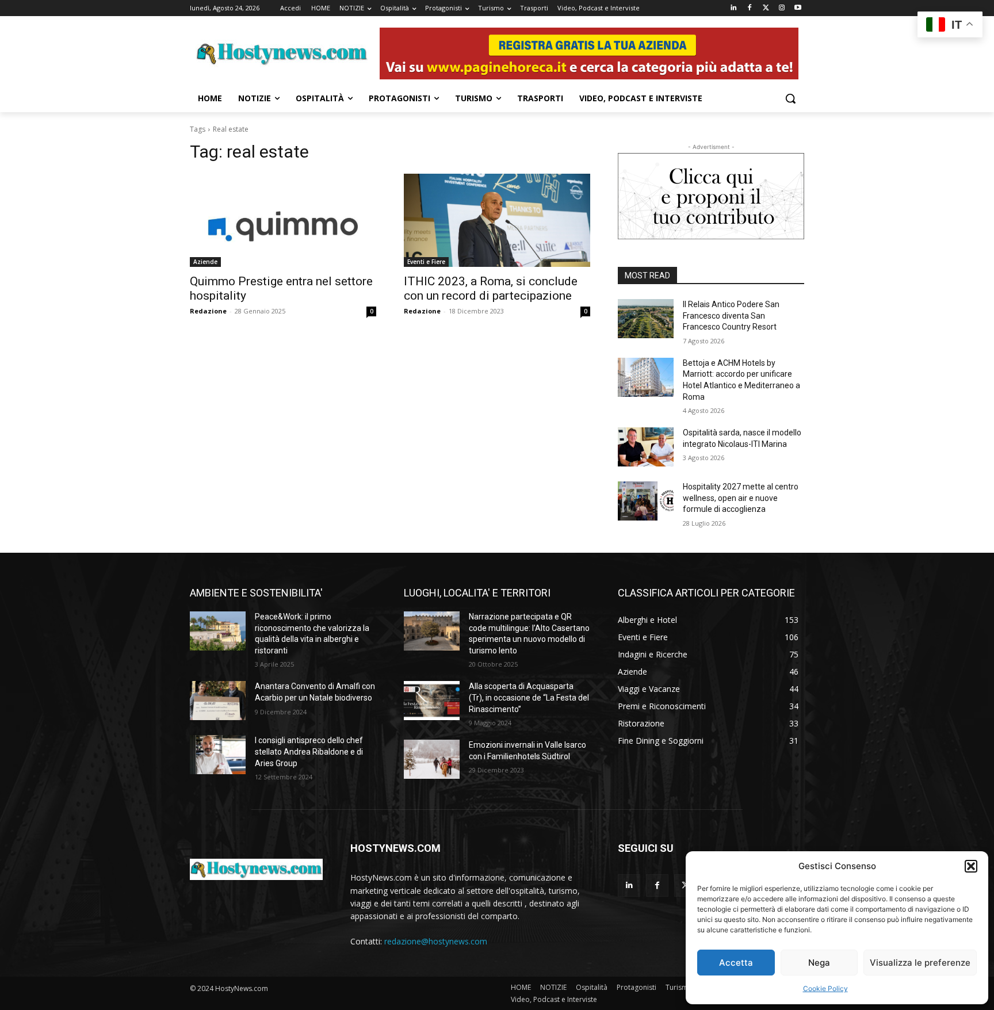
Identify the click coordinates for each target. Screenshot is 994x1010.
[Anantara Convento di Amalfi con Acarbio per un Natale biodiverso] (218, 700)
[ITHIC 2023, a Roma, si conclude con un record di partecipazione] (497, 220)
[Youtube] (797, 8)
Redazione (208, 311)
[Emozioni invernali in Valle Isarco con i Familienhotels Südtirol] (432, 759)
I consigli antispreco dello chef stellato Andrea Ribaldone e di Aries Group (309, 751)
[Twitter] (766, 8)
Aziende (205, 262)
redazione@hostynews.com (435, 941)
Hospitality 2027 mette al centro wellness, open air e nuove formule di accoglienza (740, 498)
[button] (971, 866)
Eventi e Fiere (426, 262)
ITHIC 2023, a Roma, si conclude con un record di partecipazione (491, 288)
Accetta (736, 962)
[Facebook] (749, 8)
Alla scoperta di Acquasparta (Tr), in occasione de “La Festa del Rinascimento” (529, 697)
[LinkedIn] (733, 8)
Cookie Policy (825, 988)
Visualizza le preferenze (920, 962)
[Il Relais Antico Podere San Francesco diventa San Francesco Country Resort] (646, 318)
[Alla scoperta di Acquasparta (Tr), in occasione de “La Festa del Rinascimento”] (432, 700)
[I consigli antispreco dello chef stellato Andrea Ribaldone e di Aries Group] (218, 754)
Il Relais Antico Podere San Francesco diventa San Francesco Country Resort (731, 315)
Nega (819, 962)
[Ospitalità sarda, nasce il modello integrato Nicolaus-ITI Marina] (646, 446)
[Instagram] (781, 8)
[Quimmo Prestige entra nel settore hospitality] (283, 220)
